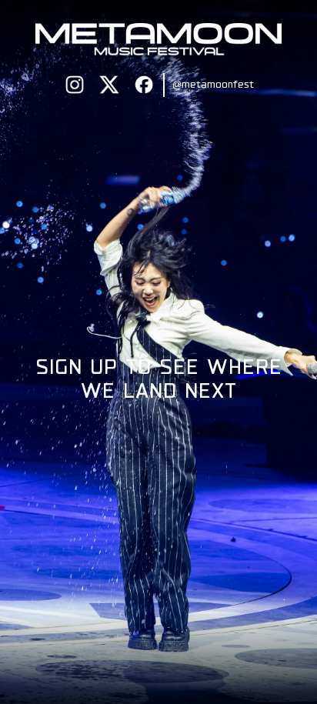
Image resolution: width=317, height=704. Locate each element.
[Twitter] (109, 84)
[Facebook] (143, 84)
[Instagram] (74, 84)
